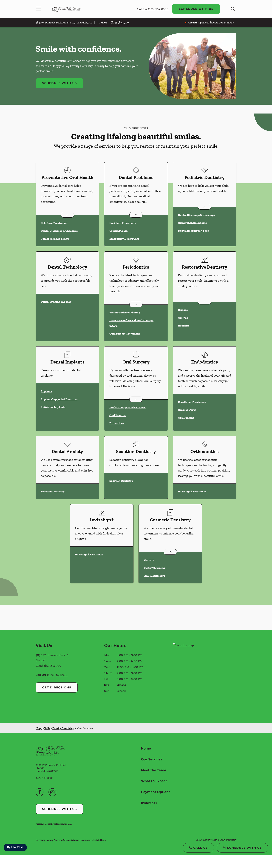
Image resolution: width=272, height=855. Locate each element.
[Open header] (39, 8)
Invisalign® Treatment (192, 491)
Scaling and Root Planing (124, 312)
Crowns (183, 317)
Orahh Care (99, 840)
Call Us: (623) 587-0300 (152, 9)
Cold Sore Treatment (54, 223)
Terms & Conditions (66, 840)
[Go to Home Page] (66, 8)
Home (146, 748)
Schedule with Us (196, 9)
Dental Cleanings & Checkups (59, 231)
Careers (85, 840)
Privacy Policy (44, 840)
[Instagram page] (52, 792)
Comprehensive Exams (55, 238)
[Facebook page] (39, 792)
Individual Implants (53, 407)
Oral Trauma (117, 415)
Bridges (183, 310)
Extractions (116, 423)
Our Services (151, 759)
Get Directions (56, 687)
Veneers (149, 560)
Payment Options (155, 792)
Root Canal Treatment (192, 402)
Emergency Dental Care (124, 238)
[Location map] (204, 676)
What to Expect (154, 781)
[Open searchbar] (233, 8)
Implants (183, 325)
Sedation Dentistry (53, 491)
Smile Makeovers (154, 575)
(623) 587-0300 (120, 22)
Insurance (149, 803)
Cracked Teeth (118, 231)
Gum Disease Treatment (124, 333)
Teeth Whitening (154, 568)
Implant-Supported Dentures (59, 399)
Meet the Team (153, 770)
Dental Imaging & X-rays (193, 230)
